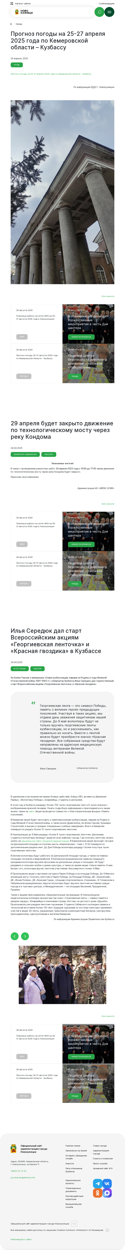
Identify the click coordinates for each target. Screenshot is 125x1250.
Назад (19, 24)
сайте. (32, 811)
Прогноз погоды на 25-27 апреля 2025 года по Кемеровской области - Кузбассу (51, 74)
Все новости (108, 296)
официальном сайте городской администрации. (45, 841)
